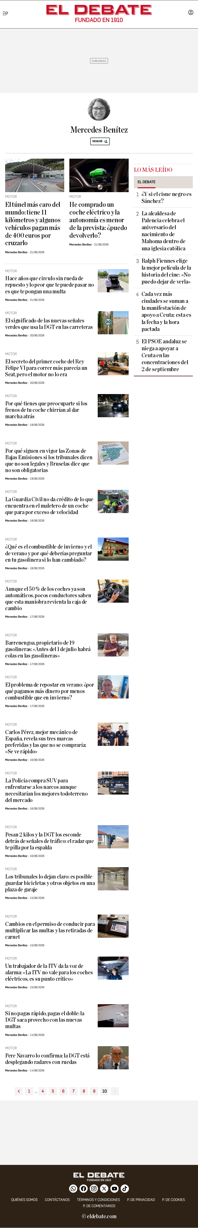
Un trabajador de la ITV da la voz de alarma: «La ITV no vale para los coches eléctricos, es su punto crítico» (49, 972)
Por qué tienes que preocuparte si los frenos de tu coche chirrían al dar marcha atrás (46, 410)
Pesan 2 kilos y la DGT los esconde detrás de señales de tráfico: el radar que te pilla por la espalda (49, 841)
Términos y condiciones (98, 1200)
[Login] (191, 12)
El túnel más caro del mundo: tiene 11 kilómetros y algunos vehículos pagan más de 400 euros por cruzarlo (32, 224)
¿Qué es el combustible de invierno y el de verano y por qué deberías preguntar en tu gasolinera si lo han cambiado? (48, 553)
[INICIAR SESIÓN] (191, 12)
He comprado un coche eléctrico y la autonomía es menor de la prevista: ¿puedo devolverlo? (98, 220)
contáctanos (57, 1200)
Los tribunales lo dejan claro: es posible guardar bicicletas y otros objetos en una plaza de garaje (50, 883)
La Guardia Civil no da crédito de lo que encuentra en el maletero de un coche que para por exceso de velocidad (49, 506)
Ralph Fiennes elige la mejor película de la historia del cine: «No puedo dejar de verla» (166, 271)
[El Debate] (99, 10)
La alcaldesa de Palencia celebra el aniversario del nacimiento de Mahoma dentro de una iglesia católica (164, 231)
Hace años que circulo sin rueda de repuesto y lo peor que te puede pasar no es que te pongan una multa (49, 285)
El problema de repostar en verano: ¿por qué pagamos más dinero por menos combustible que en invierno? (49, 691)
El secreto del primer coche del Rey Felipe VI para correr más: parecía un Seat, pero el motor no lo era (46, 368)
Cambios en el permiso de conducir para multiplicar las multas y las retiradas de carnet (50, 930)
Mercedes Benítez (16, 252)
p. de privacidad (141, 1200)
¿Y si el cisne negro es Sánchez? (167, 197)
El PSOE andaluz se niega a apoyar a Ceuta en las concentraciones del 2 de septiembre (165, 355)
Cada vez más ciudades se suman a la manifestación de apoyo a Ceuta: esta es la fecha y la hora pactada (166, 311)
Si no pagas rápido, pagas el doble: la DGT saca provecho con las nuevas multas (44, 1020)
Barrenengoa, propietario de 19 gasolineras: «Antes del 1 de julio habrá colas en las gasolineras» (47, 649)
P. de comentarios (99, 1206)
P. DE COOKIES (173, 1200)
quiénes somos (24, 1200)
